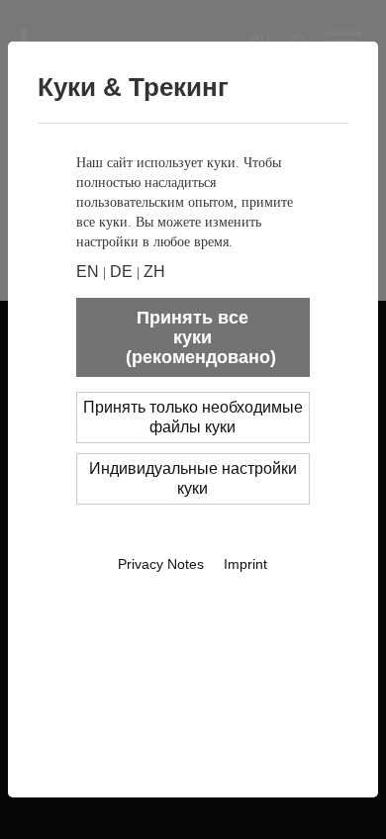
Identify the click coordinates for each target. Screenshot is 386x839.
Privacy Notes (161, 564)
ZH (154, 271)
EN (87, 271)
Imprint (245, 564)
